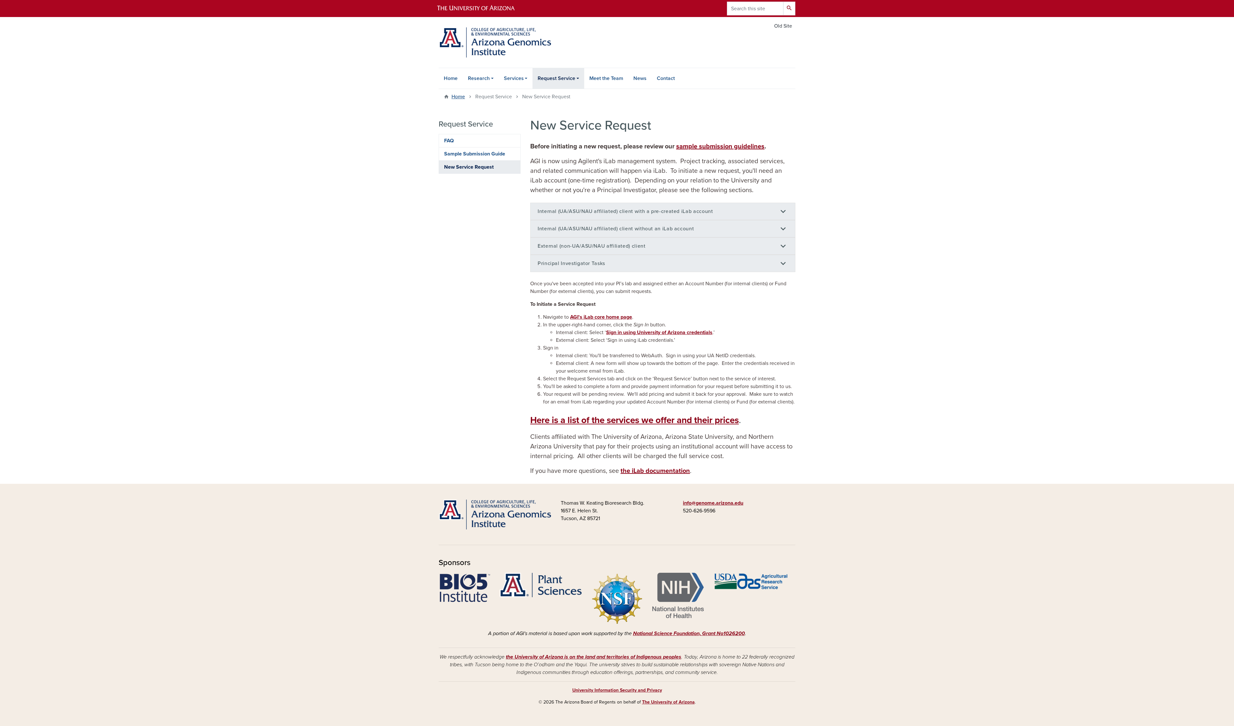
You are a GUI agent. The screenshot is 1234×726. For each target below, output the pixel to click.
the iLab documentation (655, 471)
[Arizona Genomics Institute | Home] (495, 42)
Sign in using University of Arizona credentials (659, 332)
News (640, 78)
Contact (666, 78)
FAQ (449, 140)
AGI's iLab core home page (601, 317)
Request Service (556, 78)
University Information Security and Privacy (617, 690)
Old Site (783, 26)
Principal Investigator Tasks (571, 263)
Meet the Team (606, 78)
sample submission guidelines (720, 146)
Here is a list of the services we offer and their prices (634, 420)
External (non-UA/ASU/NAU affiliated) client (592, 246)
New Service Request (469, 167)
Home (451, 78)
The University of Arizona (668, 702)
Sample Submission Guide (474, 154)
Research (479, 78)
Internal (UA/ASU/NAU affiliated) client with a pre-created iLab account (625, 211)
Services (514, 78)
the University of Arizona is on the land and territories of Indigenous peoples (593, 657)
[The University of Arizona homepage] (481, 8)
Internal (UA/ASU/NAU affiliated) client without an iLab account (616, 229)
